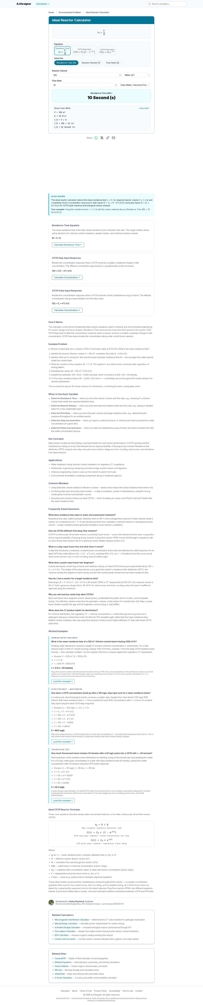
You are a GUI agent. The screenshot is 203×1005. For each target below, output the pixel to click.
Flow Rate (58, 81)
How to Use (127, 991)
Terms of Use (86, 991)
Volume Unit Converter (65, 939)
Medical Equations (63, 962)
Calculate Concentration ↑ (67, 277)
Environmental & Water (70, 12)
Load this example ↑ (63, 681)
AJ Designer (23, 3)
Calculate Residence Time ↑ (68, 245)
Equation (58, 44)
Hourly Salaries (61, 966)
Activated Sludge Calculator (67, 927)
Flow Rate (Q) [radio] (112, 63)
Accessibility (114, 991)
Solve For (58, 58)
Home (51, 12)
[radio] (62, 50)
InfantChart (60, 974)
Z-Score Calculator (63, 978)
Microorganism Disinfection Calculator (72, 919)
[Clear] (120, 75)
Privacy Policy (100, 991)
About (74, 991)
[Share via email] (113, 138)
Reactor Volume (60, 71)
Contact (138, 991)
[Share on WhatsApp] (96, 138)
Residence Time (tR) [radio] (66, 63)
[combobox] (137, 75)
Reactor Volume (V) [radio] (91, 63)
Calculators (41, 4)
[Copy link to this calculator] (107, 138)
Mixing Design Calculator (66, 923)
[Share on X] (102, 138)
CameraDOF (60, 958)
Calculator (65, 991)
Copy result (144, 108)
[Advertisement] (101, 167)
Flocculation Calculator (65, 931)
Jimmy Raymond (76, 901)
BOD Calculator (62, 935)
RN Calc (58, 970)
